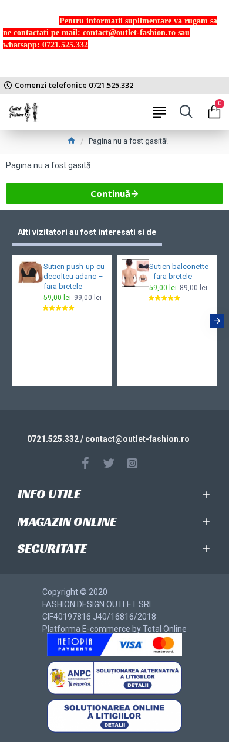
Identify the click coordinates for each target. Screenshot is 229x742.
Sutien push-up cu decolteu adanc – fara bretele (74, 276)
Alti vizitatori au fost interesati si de (87, 232)
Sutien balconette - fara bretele (178, 271)
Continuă (110, 193)
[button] (12, 321)
